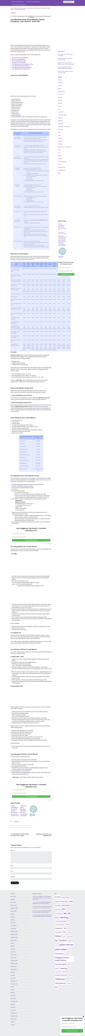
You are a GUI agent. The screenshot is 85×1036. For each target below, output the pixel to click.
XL (56, 987)
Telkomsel (60, 979)
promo (57, 968)
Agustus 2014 (13, 1018)
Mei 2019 (12, 946)
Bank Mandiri (15, 827)
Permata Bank (60, 964)
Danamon (58, 928)
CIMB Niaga (64, 917)
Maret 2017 (13, 995)
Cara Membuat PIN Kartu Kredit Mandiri (22, 67)
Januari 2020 (13, 928)
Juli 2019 (12, 943)
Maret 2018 (13, 978)
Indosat (58, 936)
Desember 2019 (14, 931)
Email (12, 871)
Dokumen (60, 97)
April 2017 (13, 992)
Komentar (13, 850)
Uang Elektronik (61, 167)
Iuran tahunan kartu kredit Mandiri (19, 397)
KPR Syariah (60, 123)
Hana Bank (58, 932)
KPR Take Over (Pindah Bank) (33, 1)
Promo (59, 149)
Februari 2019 (13, 954)
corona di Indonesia (59, 924)
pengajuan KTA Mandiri (31, 124)
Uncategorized (61, 170)
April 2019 (13, 949)
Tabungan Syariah (62, 161)
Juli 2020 (12, 914)
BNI (65, 913)
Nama (12, 865)
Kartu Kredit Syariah (62, 114)
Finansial (60, 103)
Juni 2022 (12, 899)
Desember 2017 (14, 981)
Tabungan (60, 158)
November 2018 (14, 963)
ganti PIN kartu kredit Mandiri (44, 618)
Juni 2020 (12, 916)
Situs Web (13, 876)
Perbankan (60, 144)
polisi (68, 964)
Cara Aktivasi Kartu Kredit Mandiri (20, 65)
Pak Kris (17, 821)
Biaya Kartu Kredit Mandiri (18, 59)
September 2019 (14, 937)
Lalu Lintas (60, 129)
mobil (69, 940)
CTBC (67, 924)
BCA (63, 909)
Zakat (59, 173)
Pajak (59, 135)
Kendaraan (60, 117)
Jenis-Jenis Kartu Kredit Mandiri (20, 57)
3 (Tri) (57, 897)
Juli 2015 (12, 1004)
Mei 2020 (12, 919)
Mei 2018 (12, 972)
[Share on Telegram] (83, 266)
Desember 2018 (14, 960)
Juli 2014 (12, 1021)
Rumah (59, 155)
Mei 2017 (12, 989)
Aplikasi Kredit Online (61, 901)
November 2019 (14, 934)
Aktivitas (60, 80)
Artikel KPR (60, 82)
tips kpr (69, 983)
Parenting (60, 138)
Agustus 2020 (13, 911)
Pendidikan (60, 141)
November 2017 (14, 983)
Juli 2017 (12, 986)
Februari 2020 (13, 925)
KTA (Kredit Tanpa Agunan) (64, 126)
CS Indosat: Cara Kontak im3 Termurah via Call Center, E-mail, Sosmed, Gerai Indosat (42, 898)
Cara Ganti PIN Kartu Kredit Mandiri (21, 69)
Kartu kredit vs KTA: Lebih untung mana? (31, 777)
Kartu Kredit (30, 8)
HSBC (64, 932)
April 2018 (13, 975)
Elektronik (60, 100)
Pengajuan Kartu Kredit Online (24, 827)
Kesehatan (60, 120)
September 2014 (14, 1016)
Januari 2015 (13, 1010)
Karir (59, 109)
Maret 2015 (13, 1007)
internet (64, 936)
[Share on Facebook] (83, 260)
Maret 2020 (13, 922)
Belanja (59, 88)
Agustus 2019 (13, 940)
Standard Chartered (61, 975)
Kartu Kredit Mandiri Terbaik (19, 61)
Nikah (59, 132)
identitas (69, 932)
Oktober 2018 (14, 966)
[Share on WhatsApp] (83, 271)
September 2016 (14, 1001)
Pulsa (59, 152)
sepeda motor (58, 971)
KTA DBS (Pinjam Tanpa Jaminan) (19, 4)
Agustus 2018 (13, 969)
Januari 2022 (13, 902)
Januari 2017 (13, 998)
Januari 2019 (13, 957)
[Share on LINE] (83, 269)
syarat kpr (70, 975)
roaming (63, 968)
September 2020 (14, 908)
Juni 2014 (12, 1024)
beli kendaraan (58, 913)
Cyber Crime (60, 94)
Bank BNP (57, 905)
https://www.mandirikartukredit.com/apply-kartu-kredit (29, 484)
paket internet (66, 944)
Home (12, 8)
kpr (56, 940)
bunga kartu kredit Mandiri (39, 220)
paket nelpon (61, 949)
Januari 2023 (13, 896)
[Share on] (83, 273)
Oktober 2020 (14, 905)
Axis (71, 901)
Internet (60, 106)
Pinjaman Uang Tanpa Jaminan (20, 8)
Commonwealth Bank (61, 921)
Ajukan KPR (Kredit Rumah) (17, 1)
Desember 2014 (14, 1013)
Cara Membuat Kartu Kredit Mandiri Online (22, 64)
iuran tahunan (17, 259)
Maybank (63, 940)
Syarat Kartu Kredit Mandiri (19, 62)
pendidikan (67, 953)
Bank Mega (58, 909)
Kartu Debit (70, 936)
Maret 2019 (13, 951)
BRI (69, 913)
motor (56, 945)
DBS (65, 928)
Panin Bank (59, 954)
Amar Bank (65, 897)
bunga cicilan (32, 256)
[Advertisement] (31, 33)
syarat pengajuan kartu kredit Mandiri (36, 478)
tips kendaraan (60, 983)
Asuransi (60, 85)
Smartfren (65, 971)
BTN (56, 918)
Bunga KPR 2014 (61, 91)
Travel (59, 164)
